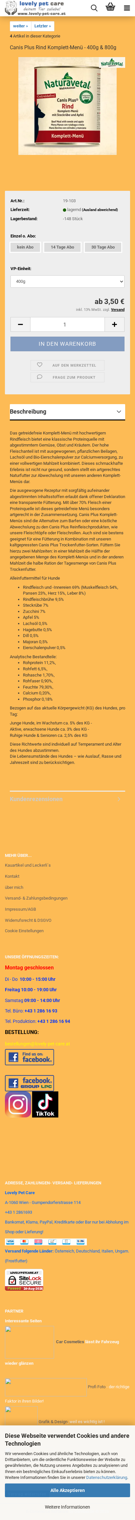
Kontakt (12, 876)
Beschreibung (28, 411)
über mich (14, 887)
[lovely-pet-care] (33, 8)
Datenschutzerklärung (106, 1477)
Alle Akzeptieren (67, 1490)
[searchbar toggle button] (94, 8)
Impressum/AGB (20, 909)
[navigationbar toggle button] (127, 8)
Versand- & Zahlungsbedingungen (36, 898)
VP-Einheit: (20, 268)
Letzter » (42, 25)
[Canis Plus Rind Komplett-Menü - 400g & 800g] (67, 105)
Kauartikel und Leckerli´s (28, 865)
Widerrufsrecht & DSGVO (28, 920)
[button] (20, 324)
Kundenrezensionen (36, 799)
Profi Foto (97, 1387)
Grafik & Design (53, 1421)
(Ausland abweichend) (100, 210)
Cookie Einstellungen (24, 930)
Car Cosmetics (70, 1342)
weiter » (20, 25)
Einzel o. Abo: (23, 236)
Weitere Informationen (67, 1507)
